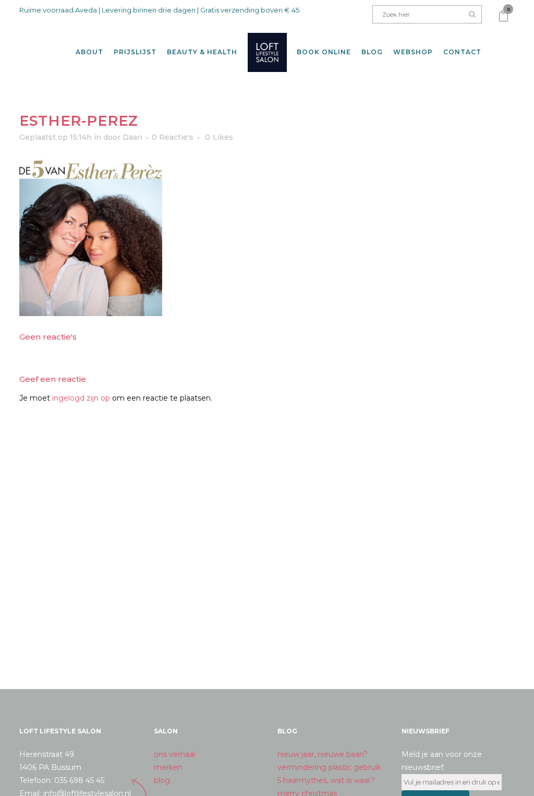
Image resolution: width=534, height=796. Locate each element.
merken (168, 767)
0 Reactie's (172, 137)
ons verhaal (174, 754)
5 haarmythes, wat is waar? (326, 780)
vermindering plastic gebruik (329, 767)
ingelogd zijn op (81, 398)
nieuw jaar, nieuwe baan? (322, 754)
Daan (132, 137)
